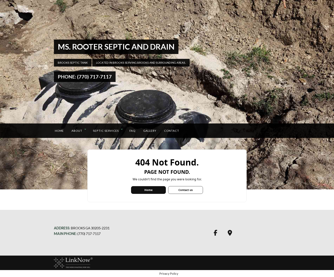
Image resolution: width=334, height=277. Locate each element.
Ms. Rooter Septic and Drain (116, 46)
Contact (171, 130)
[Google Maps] (230, 234)
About (77, 130)
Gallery (149, 130)
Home (59, 130)
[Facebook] (215, 234)
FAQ (132, 130)
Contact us (185, 190)
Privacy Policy (168, 273)
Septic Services (106, 130)
